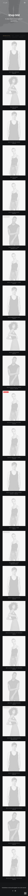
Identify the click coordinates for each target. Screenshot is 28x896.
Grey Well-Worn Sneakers (14, 703)
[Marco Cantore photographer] (5, 2)
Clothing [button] (22, 35)
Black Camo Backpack (14, 773)
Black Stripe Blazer (14, 352)
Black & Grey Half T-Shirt (14, 457)
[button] (24, 2)
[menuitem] (6, 35)
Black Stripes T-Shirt (14, 247)
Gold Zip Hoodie (14, 107)
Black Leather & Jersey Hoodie (14, 492)
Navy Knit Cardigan (14, 72)
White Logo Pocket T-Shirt (14, 282)
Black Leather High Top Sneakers (14, 632)
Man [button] (13, 35)
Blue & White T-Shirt (14, 527)
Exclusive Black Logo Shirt (14, 422)
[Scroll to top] (25, 893)
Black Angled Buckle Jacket (14, 387)
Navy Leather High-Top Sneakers (14, 668)
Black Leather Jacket (14, 212)
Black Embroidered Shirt (14, 317)
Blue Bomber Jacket (14, 562)
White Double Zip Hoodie (14, 142)
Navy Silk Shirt (14, 177)
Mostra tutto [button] (6, 35)
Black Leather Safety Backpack (14, 878)
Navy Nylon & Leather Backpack (14, 808)
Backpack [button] (14, 37)
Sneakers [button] (21, 37)
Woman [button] (17, 35)
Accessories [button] (8, 37)
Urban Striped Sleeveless (14, 597)
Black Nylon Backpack (14, 843)
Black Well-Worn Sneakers (14, 738)
